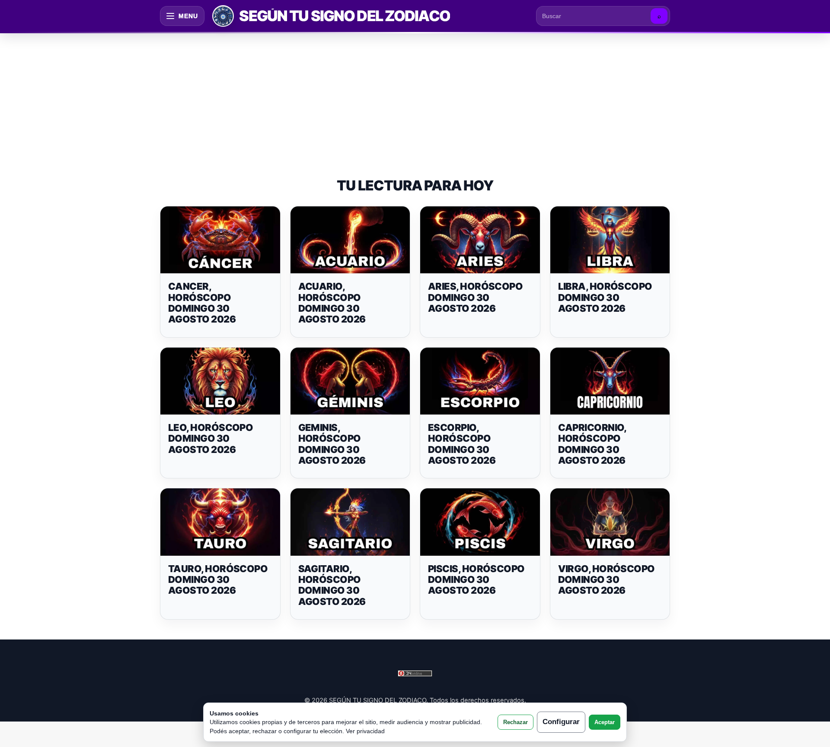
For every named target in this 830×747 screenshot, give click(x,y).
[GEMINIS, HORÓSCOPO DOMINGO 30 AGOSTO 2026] (350, 381)
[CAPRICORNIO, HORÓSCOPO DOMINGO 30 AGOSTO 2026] (610, 381)
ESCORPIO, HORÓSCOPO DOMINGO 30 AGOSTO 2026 (461, 444)
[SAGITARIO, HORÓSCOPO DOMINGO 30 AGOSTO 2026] (350, 522)
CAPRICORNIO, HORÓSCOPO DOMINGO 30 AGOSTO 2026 (592, 444)
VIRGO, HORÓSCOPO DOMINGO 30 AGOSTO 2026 (606, 579)
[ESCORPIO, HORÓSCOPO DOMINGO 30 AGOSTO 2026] (480, 381)
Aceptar (604, 722)
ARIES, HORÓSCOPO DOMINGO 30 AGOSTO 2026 (475, 297)
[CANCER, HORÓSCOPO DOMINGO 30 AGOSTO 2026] (220, 240)
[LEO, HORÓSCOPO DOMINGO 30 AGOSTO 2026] (220, 381)
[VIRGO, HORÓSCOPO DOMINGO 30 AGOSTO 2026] (610, 522)
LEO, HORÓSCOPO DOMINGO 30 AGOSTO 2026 (210, 438)
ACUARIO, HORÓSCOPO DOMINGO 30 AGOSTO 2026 (332, 303)
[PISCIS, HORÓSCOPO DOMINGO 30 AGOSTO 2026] (480, 522)
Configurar (561, 722)
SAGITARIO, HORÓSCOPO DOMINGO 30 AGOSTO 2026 (332, 585)
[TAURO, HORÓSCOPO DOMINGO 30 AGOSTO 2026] (220, 522)
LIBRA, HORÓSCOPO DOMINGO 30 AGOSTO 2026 (605, 297)
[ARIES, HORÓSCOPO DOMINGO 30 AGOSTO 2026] (480, 240)
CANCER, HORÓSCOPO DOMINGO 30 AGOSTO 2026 (202, 303)
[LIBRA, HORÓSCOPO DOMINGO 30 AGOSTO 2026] (610, 240)
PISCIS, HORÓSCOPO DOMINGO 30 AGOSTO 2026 (476, 579)
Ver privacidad (365, 731)
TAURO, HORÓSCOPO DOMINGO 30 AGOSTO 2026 (218, 579)
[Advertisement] (415, 96)
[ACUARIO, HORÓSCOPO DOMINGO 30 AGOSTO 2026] (350, 240)
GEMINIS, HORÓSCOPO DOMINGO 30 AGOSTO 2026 (332, 444)
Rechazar (515, 722)
